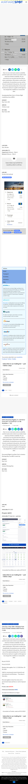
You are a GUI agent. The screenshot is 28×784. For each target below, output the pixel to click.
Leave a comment (14, 395)
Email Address (6, 369)
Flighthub (9, 772)
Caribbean (11, 601)
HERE (16, 689)
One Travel (16, 773)
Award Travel (10, 417)
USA (5, 376)
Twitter (9, 359)
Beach (6, 601)
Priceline (6, 772)
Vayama (19, 773)
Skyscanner (5, 302)
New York (14, 39)
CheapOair (5, 335)
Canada (5, 378)
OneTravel (5, 324)
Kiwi (13, 773)
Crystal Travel (9, 773)
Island (15, 601)
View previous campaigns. (8, 382)
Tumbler (14, 359)
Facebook (4, 359)
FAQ (3, 751)
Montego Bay (5, 603)
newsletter (19, 357)
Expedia (16, 772)
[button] (14, 268)
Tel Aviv (10, 390)
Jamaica (19, 601)
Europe (5, 379)
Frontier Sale (7, 742)
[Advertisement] (14, 19)
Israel (6, 390)
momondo (13, 772)
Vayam (4, 348)
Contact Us (17, 753)
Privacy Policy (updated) (21, 751)
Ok (14, 782)
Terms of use (11, 753)
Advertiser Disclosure (9, 751)
